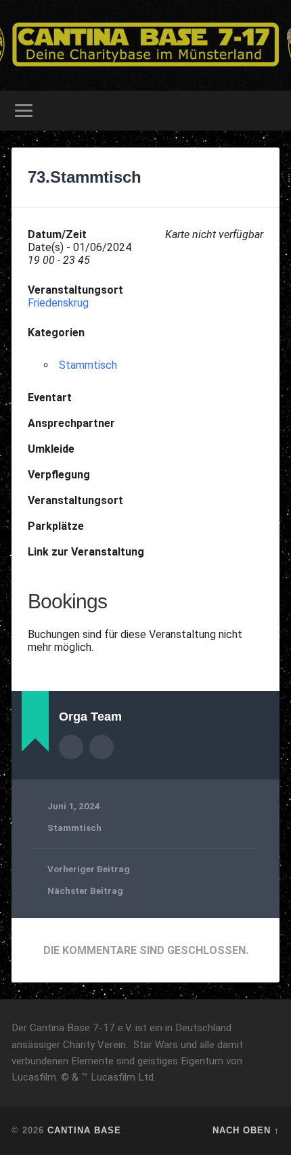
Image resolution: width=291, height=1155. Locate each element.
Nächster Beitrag (85, 890)
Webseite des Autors (101, 747)
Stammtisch (88, 365)
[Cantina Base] (145, 45)
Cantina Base (84, 1130)
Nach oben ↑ (245, 1130)
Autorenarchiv (71, 747)
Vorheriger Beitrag (88, 868)
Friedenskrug (58, 302)
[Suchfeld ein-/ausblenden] (269, 111)
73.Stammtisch (84, 177)
